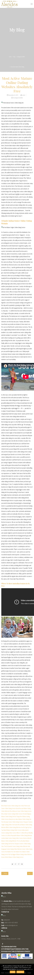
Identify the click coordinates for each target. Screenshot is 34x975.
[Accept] (32, 969)
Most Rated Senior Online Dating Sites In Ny (12, 806)
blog (14, 57)
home (10, 57)
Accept (13, 972)
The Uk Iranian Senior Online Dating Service (12, 822)
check (23, 95)
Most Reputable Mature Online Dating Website (20, 835)
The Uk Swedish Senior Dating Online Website (15, 846)
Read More (20, 972)
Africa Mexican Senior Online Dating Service (20, 811)
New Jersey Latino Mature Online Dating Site (20, 819)
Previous (5, 873)
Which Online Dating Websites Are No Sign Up (17, 827)
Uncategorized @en (21, 57)
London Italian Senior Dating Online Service (12, 838)
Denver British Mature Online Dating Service (12, 857)
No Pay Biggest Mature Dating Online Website (20, 854)
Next (29, 873)
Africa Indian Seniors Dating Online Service (12, 814)
